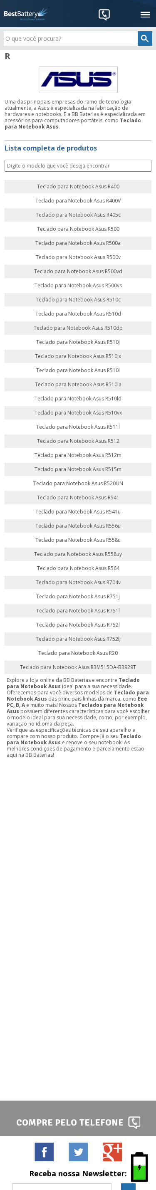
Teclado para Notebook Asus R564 (78, 568)
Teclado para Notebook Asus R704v (78, 582)
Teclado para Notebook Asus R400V (78, 200)
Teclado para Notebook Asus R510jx (78, 356)
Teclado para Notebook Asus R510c (78, 299)
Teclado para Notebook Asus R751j (78, 596)
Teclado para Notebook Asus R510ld (78, 398)
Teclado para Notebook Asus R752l (78, 624)
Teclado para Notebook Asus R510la (78, 384)
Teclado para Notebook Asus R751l (78, 610)
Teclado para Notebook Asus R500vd (78, 271)
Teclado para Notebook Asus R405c (78, 214)
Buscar (144, 166)
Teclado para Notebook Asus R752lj (78, 639)
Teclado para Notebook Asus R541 (78, 497)
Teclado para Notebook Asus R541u (78, 511)
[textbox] (78, 38)
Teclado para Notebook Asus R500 (78, 229)
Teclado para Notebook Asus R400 (78, 186)
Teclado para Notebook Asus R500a (78, 243)
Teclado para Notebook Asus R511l (78, 427)
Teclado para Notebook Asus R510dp (78, 328)
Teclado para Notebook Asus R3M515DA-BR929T (78, 667)
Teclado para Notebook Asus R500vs (78, 285)
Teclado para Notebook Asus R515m (78, 469)
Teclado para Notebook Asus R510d (78, 313)
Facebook (44, 1151)
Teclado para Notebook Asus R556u (78, 525)
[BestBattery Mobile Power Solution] (27, 13)
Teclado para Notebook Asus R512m (78, 455)
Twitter (78, 1151)
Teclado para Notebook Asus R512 (78, 441)
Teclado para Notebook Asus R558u (78, 540)
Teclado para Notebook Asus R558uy (78, 554)
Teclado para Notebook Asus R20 (78, 653)
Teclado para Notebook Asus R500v (78, 257)
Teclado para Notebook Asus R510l (78, 370)
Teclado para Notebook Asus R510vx (78, 412)
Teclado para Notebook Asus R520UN (78, 483)
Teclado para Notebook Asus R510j (78, 342)
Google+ (112, 1151)
